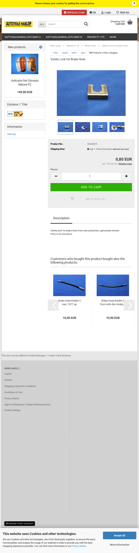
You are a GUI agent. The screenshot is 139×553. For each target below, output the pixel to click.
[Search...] (86, 24)
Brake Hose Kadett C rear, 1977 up (69, 302)
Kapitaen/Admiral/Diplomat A (23, 37)
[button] (93, 12)
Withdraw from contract (19, 523)
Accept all (119, 535)
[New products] (40, 47)
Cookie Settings (12, 410)
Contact (8, 380)
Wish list (124, 12)
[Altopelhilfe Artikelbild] (24, 64)
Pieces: (54, 169)
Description (61, 218)
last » (83, 52)
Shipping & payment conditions (20, 386)
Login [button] (107, 12)
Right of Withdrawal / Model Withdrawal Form (27, 404)
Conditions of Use (13, 392)
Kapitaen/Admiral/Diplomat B (64, 37)
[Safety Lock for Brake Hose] (91, 91)
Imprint (8, 373)
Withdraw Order (75, 12)
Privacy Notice (79, 546)
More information (119, 544)
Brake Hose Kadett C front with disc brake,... (113, 302)
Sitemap (11, 134)
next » (74, 52)
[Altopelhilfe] (18, 24)
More (113, 37)
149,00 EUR (24, 92)
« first (55, 52)
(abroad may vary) (121, 149)
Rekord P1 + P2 (95, 37)
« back (64, 52)
